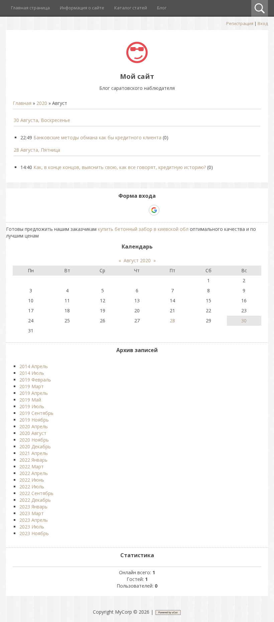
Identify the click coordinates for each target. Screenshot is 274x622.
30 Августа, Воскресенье (42, 120)
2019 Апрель (33, 393)
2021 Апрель (33, 453)
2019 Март (31, 386)
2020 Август (32, 433)
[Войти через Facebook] (131, 210)
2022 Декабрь (35, 500)
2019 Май (30, 400)
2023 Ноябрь (34, 533)
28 (172, 320)
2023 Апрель (33, 520)
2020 (41, 103)
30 (244, 320)
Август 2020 (137, 260)
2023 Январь (33, 506)
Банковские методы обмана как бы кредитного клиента (97, 137)
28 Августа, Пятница (37, 150)
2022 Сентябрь (36, 493)
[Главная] (137, 61)
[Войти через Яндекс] (142, 210)
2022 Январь (33, 460)
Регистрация (239, 23)
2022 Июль (31, 486)
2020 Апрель (33, 426)
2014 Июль (31, 373)
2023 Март (31, 513)
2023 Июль (31, 526)
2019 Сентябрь (36, 413)
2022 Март (31, 466)
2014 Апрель (33, 366)
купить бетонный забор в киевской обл (143, 229)
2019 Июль (31, 406)
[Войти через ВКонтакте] (120, 210)
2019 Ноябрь (34, 420)
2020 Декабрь (35, 446)
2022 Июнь (31, 480)
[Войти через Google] (154, 210)
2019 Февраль (35, 379)
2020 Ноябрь (34, 440)
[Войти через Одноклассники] (166, 210)
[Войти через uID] (108, 210)
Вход (263, 23)
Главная (22, 103)
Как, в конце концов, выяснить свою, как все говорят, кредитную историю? (119, 167)
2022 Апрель (33, 473)
